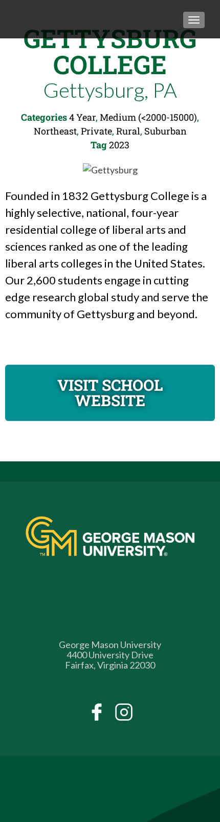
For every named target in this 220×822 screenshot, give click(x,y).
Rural (128, 131)
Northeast (55, 131)
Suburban (165, 131)
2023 (119, 145)
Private (96, 131)
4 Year (82, 117)
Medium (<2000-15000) (148, 117)
